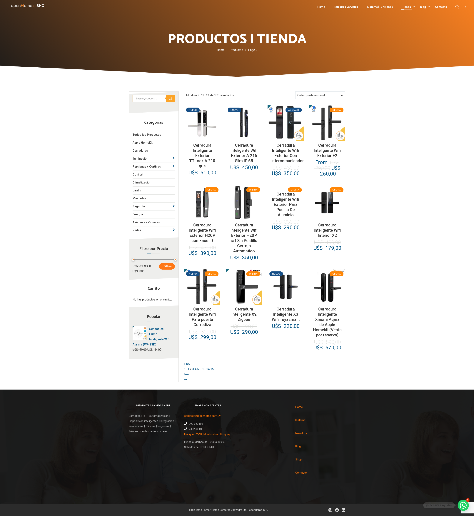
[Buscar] (170, 98)
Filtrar (167, 266)
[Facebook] (337, 510)
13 (204, 369)
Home (321, 7)
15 (212, 369)
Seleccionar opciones (327, 137)
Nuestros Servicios (346, 7)
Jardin (137, 190)
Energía (138, 214)
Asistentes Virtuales (146, 222)
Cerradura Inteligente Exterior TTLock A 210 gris (202, 155)
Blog (423, 7)
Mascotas (139, 198)
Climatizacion (142, 182)
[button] (463, 505)
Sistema (300, 420)
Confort (138, 174)
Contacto (441, 7)
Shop (298, 459)
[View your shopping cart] (465, 6)
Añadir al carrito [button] (202, 137)
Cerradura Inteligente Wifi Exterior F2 (327, 150)
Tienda (406, 7)
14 (208, 369)
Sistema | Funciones (380, 7)
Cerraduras (140, 150)
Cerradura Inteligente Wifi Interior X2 (327, 230)
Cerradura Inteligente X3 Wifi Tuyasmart (286, 314)
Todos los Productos (147, 134)
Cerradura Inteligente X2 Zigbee (244, 314)
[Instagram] (330, 510)
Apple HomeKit (143, 142)
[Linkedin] (343, 510)
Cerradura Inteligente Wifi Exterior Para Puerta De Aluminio (285, 204)
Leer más (285, 137)
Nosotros (301, 433)
